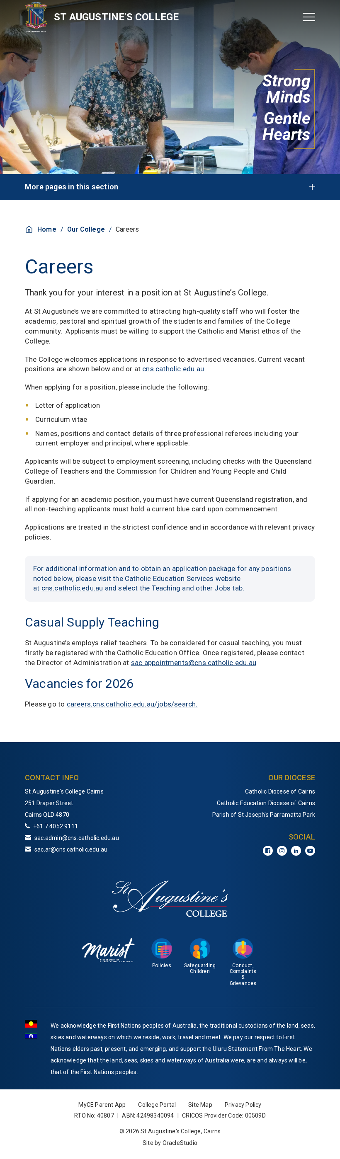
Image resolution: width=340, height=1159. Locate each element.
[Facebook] (268, 851)
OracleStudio (180, 1143)
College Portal (157, 1104)
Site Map (200, 1104)
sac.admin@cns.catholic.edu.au (76, 838)
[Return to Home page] (36, 17)
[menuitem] (248, 791)
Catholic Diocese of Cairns (280, 791)
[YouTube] (310, 851)
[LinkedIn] (296, 851)
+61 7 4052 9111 (55, 826)
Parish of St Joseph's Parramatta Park (263, 814)
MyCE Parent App (102, 1104)
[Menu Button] (308, 17)
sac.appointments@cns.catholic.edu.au (193, 662)
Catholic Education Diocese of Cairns (266, 803)
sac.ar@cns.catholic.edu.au (70, 849)
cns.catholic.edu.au (173, 369)
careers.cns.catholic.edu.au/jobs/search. (132, 704)
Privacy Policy (243, 1104)
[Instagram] (282, 851)
